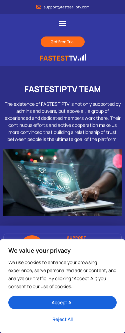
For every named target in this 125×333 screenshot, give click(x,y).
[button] (62, 23)
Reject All (62, 319)
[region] (62, 286)
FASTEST (58, 58)
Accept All (62, 302)
